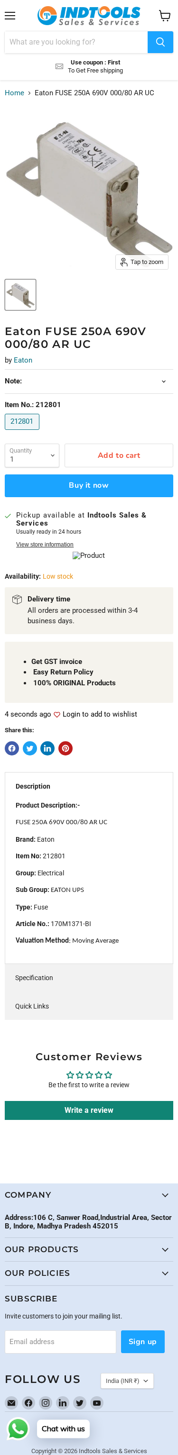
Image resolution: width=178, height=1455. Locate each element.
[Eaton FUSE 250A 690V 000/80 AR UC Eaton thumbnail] (20, 295)
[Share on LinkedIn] (47, 748)
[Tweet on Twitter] (30, 748)
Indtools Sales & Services (113, 1451)
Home (14, 93)
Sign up (143, 1342)
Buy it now (89, 485)
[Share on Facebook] (12, 748)
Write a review (89, 1110)
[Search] (160, 42)
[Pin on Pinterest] (65, 748)
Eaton (23, 360)
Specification (34, 978)
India (123, 1380)
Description (33, 786)
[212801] (23, 432)
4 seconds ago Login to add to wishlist (71, 714)
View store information (45, 544)
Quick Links (32, 1006)
